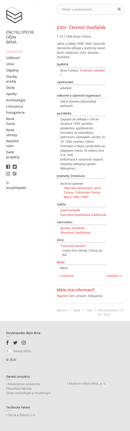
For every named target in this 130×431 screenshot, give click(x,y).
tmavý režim (22, 351)
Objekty (12, 70)
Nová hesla (10, 121)
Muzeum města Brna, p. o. (87, 383)
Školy (10, 87)
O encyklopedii (14, 185)
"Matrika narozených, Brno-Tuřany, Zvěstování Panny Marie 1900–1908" (83, 192)
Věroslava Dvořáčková (75, 232)
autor (61, 262)
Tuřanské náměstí (92, 70)
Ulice (10, 64)
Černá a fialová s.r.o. (21, 415)
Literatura (14, 106)
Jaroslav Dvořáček (72, 228)
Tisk (89, 310)
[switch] (9, 351)
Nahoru (62, 310)
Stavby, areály (12, 79)
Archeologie (14, 100)
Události (13, 57)
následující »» (114, 276)
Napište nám (12, 143)
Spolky (11, 94)
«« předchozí (66, 276)
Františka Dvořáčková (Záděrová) (83, 215)
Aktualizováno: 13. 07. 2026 (111, 312)
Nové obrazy (11, 132)
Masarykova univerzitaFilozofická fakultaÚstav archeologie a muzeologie (28, 388)
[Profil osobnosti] (15, 173)
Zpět (76, 310)
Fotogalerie (14, 112)
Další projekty (13, 154)
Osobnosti (14, 51)
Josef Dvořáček (70, 210)
